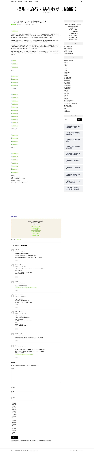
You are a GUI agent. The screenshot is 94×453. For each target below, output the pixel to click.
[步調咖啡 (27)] (14, 166)
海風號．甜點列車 (68, 51)
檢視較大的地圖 (14, 216)
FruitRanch (18, 311)
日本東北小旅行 (67, 83)
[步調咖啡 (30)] (14, 153)
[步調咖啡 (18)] (14, 135)
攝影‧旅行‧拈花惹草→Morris (47, 9)
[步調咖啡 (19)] (14, 82)
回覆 (16, 260)
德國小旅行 (66, 90)
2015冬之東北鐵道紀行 (69, 100)
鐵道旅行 (36, 1)
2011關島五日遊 (67, 105)
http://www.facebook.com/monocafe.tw (24, 354)
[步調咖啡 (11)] (14, 76)
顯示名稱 (13, 387)
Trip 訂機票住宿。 (36, 228)
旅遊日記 (66, 62)
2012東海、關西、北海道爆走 (70, 103)
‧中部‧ (66, 67)
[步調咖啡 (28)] (14, 163)
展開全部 (66, 60)
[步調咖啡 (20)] (14, 144)
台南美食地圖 (13, 1)
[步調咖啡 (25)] (14, 169)
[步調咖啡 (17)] (14, 138)
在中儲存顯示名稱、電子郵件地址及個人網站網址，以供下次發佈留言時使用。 (14, 410)
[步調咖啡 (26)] (14, 172)
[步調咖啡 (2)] (14, 63)
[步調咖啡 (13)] (14, 97)
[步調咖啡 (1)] (14, 67)
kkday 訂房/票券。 (36, 230)
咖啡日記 (13, 24)
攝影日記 (66, 75)
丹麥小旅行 (66, 95)
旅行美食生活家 (19, 333)
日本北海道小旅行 (68, 77)
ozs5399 (17, 249)
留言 (12, 368)
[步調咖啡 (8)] (14, 116)
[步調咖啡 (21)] (14, 141)
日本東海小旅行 (67, 82)
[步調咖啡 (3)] (14, 31)
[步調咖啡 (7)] (14, 113)
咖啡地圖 (20, 1)
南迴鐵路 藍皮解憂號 (68, 53)
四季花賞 (31, 1)
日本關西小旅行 (67, 78)
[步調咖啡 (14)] (14, 101)
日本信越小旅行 (67, 87)
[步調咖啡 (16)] (14, 125)
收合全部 (71, 60)
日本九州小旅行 (67, 85)
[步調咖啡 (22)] (14, 79)
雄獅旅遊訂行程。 (36, 235)
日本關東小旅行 (67, 80)
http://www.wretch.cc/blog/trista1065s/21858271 (26, 287)
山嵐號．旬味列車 (68, 50)
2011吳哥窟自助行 (68, 106)
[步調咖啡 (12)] (14, 94)
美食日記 (66, 64)
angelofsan (19, 295)
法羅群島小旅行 (67, 111)
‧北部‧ (66, 65)
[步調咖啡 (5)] (14, 107)
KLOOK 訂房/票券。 (36, 232)
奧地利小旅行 (67, 92)
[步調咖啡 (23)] (14, 159)
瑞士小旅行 (66, 93)
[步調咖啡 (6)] (14, 110)
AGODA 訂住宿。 (36, 234)
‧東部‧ (66, 70)
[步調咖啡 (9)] (14, 119)
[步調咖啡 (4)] (14, 85)
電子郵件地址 (13, 392)
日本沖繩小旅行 (67, 88)
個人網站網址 (13, 397)
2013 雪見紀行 (67, 101)
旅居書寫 (25, 1)
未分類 (65, 110)
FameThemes (80, 450)
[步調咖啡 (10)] (14, 122)
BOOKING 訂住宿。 (36, 226)
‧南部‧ (66, 69)
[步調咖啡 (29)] (14, 156)
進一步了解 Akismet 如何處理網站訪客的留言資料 (40, 440)
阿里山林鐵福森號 (68, 48)
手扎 (65, 108)
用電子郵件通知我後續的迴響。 (14, 423)
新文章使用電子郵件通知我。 (14, 431)
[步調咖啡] (13, 60)
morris (19, 24)
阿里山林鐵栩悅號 (68, 46)
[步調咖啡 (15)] (14, 104)
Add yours (24, 245)
